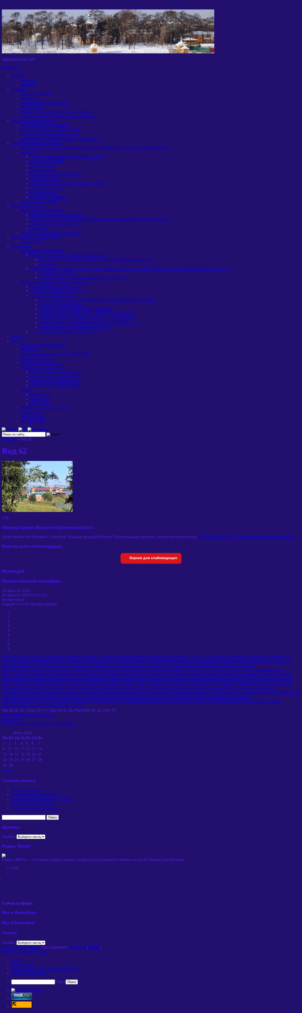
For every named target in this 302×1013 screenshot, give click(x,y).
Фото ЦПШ (30, 152)
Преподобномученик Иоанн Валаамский (151, 674)
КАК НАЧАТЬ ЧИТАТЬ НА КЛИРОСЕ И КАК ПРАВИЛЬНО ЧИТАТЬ (98, 300)
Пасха (26, 390)
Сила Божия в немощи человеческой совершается (84, 278)
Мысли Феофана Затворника (27, 715)
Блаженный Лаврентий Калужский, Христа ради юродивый (97, 661)
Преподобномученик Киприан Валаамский (55, 679)
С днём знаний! (43, 192)
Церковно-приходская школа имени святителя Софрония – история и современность (96, 147)
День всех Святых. (37, 358)
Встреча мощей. (25, 790)
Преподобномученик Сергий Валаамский (137, 692)
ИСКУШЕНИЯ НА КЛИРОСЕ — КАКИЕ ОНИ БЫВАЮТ (87, 313)
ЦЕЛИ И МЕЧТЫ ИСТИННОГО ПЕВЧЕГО (76, 309)
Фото (15, 340)
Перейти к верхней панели (25, 951)
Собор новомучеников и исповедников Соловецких (194, 661)
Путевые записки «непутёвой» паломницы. (68, 255)
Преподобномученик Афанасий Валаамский (62, 670)
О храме (18, 89)
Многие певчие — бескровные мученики (75, 327)
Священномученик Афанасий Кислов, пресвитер (83, 665)
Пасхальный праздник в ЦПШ (56, 174)
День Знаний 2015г (47, 188)
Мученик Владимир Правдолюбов (53, 706)
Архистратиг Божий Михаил (45, 125)
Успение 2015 (33, 421)
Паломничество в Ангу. (41, 363)
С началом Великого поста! (35, 794)
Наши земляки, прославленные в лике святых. (61, 138)
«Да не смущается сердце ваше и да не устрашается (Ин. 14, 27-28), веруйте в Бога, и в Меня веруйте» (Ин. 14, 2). (130, 269)
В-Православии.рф (28, 973)
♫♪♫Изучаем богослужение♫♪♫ (58, 291)
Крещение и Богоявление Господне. (43, 799)
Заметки (28, 85)
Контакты (29, 98)
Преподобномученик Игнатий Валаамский (79, 674)
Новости (28, 80)
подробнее (11, 719)
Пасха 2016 (40, 403)
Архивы (9, 836)
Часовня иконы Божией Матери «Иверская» (59, 116)
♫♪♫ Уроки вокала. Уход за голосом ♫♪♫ (65, 331)
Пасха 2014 (40, 399)
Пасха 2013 (40, 394)
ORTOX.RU (77, 947)
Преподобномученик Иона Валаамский (221, 674)
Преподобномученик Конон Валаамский (128, 679)
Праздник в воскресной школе (56, 215)
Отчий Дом (30, 349)
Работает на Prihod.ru (21, 947)
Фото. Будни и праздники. (43, 210)
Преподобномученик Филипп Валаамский (198, 701)
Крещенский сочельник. (31, 803)
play (15, 868)
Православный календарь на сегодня (44, 969)
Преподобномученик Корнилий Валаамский (201, 679)
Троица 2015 (32, 412)
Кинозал (18, 336)
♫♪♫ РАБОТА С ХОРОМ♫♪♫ (55, 287)
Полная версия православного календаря (39, 724)
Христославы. (42, 170)
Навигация (11, 67)
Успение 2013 (33, 417)
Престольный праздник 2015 (55, 385)
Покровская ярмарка (48, 197)
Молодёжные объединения (35, 237)
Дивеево (47, 264)
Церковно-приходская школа (36, 143)
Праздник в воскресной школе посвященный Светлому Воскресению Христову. (100, 219)
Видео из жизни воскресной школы (51, 233)
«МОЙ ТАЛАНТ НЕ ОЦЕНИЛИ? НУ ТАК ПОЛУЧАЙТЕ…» (89, 322)
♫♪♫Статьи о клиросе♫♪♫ (53, 296)
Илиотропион (32, 242)
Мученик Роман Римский (133, 688)
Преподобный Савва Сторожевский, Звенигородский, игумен (56, 656)
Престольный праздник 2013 (55, 376)
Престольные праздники (42, 367)
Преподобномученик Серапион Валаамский (62, 692)
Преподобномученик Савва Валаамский (190, 688)
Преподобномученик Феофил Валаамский (124, 701)
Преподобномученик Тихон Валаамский (144, 697)
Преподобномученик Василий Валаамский (138, 670)
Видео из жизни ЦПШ (39, 201)
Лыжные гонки (43, 165)
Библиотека (21, 246)
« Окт (7, 770)
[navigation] (151, 971)
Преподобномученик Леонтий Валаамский (76, 683)
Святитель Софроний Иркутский (49, 134)
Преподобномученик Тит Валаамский (76, 697)
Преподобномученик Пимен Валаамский (76, 688)
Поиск (60, 981)
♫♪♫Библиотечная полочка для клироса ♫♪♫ (60, 282)
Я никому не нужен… (58, 273)
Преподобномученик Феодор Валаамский (50, 701)
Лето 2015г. (40, 228)
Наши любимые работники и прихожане (56, 354)
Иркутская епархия (215, 537)
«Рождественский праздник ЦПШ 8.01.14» (67, 156)
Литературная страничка (42, 251)
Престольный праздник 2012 (55, 372)
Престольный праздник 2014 (55, 381)
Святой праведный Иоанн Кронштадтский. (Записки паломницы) (97, 260)
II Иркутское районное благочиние (264, 537)
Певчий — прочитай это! (61, 304)
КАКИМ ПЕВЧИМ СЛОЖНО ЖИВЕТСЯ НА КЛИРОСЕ (87, 318)
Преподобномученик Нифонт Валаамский (219, 683)
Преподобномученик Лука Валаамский (148, 683)
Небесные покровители (32, 121)
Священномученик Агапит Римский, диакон (164, 665)
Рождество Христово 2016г (54, 224)
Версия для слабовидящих (153, 558)
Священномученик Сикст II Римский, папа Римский (218, 692)
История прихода (36, 94)
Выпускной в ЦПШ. (47, 161)
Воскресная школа (27, 206)
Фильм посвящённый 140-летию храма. (55, 112)
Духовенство (32, 107)
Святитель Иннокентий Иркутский (50, 130)
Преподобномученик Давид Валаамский (211, 670)
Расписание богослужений (44, 103)
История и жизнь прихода (43, 345)
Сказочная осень (45, 179)
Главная (18, 76)
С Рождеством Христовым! (35, 808)
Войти (94, 947)
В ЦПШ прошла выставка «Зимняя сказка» (67, 183)
